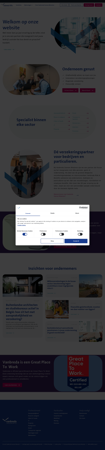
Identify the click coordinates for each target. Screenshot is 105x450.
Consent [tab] (27, 213)
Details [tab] (53, 213)
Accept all (76, 241)
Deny (52, 241)
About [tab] (77, 213)
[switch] (43, 234)
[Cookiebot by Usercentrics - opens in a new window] (80, 208)
